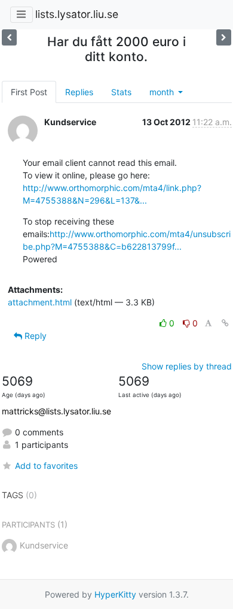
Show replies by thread (187, 366)
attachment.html (40, 302)
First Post (29, 92)
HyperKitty (115, 594)
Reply (34, 336)
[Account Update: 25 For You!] (9, 37)
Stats (121, 92)
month (162, 92)
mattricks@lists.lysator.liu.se (56, 411)
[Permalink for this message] (225, 323)
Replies (79, 92)
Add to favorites (46, 465)
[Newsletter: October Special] (223, 37)
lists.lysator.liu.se (76, 14)
